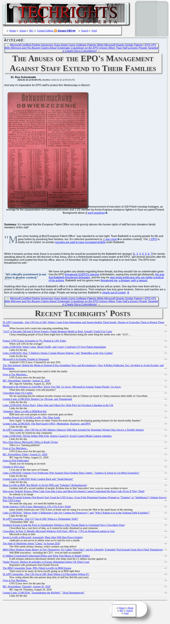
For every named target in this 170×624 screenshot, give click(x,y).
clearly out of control (114, 292)
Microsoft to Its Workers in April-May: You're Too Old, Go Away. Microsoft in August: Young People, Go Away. (62, 386)
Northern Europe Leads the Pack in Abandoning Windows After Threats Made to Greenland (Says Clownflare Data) (64, 525)
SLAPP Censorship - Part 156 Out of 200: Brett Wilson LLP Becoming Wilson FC (46, 574)
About (22, 30)
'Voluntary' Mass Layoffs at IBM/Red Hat (24, 411)
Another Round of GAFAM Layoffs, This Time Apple (31, 417)
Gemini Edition (45, 30)
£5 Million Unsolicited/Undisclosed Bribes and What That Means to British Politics (46, 555)
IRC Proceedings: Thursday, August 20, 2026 (26, 586)
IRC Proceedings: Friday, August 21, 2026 (25, 454)
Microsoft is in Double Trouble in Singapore (26, 359)
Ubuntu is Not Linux (14, 466)
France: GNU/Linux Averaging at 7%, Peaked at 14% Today (34, 340)
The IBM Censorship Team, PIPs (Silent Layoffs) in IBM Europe (37, 568)
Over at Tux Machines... (15, 374)
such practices (96, 212)
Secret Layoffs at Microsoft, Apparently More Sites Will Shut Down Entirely (43, 537)
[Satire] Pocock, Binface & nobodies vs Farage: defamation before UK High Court (46, 562)
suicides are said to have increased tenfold (80, 242)
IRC (31, 30)
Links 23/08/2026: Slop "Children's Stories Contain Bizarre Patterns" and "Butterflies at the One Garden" (58, 353)
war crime (111, 239)
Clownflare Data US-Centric (18, 393)
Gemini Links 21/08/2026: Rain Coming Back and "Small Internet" (38, 479)
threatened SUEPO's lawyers (82, 274)
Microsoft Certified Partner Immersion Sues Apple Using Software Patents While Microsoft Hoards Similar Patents (76, 45)
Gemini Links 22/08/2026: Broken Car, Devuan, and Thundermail (37, 399)
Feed (94, 30)
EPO (154, 239)
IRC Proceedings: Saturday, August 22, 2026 (26, 380)
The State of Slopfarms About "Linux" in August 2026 (31, 543)
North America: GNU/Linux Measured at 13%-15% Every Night (37, 506)
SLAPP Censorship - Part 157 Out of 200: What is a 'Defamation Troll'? (40, 518)
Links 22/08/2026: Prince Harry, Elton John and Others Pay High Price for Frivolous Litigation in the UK (58, 405)
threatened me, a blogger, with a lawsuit (124, 280)
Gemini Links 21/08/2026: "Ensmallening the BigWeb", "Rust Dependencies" (44, 592)
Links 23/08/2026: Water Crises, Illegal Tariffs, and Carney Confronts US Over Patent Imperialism (54, 346)
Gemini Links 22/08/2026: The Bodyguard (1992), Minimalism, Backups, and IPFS (47, 423)
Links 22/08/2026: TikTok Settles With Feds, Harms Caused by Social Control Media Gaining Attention (57, 436)
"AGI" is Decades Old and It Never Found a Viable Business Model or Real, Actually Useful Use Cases (57, 331)
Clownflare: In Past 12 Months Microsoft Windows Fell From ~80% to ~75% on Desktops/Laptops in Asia (59, 531)
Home (12, 30)
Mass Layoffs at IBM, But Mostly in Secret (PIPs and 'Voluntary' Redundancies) (45, 485)
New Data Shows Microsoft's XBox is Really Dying (30, 442)
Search (84, 30)
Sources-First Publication (16, 460)
